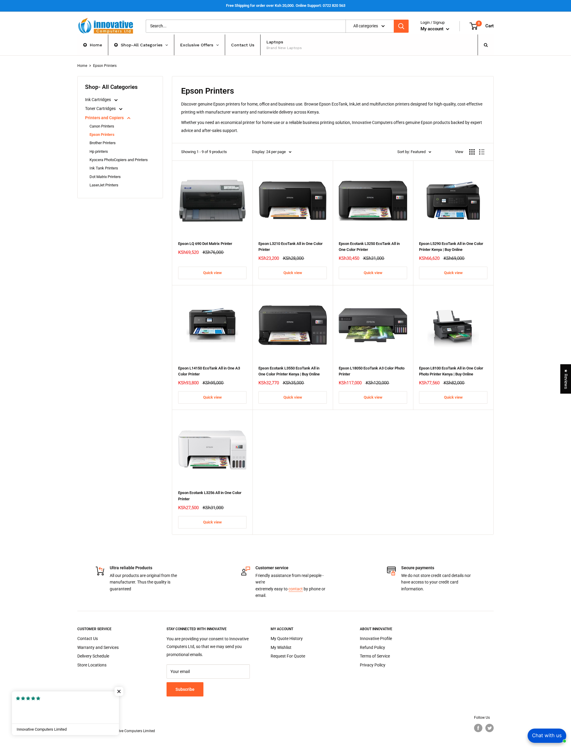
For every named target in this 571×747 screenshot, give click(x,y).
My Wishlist (281, 647)
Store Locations (91, 665)
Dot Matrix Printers (105, 176)
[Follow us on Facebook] (478, 728)
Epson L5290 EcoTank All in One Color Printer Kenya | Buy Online (451, 246)
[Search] (401, 26)
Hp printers (99, 151)
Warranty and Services (98, 647)
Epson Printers (102, 134)
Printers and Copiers (105, 117)
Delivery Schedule (93, 656)
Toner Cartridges (101, 108)
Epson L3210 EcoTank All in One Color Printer (290, 246)
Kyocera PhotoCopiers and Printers (119, 160)
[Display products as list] (481, 152)
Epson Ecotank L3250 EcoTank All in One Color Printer (369, 246)
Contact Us (87, 638)
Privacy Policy (372, 665)
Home (82, 66)
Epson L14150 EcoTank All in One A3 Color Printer (209, 371)
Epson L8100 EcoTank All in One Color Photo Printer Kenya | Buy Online (451, 371)
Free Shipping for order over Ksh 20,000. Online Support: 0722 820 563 (285, 5)
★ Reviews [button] (566, 379)
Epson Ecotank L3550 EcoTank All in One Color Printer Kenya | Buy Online (289, 371)
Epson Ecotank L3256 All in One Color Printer (209, 495)
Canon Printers (102, 126)
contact (295, 588)
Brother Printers (103, 143)
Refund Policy (372, 647)
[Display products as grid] (472, 152)
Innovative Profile (376, 638)
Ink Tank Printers (104, 168)
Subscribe (184, 689)
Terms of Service (375, 656)
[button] (118, 691)
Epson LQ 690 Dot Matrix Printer (205, 243)
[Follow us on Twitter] (489, 728)
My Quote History (287, 638)
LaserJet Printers (104, 185)
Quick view (212, 273)
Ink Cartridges (98, 99)
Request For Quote (288, 656)
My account (433, 29)
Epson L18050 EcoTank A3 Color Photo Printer (371, 371)
